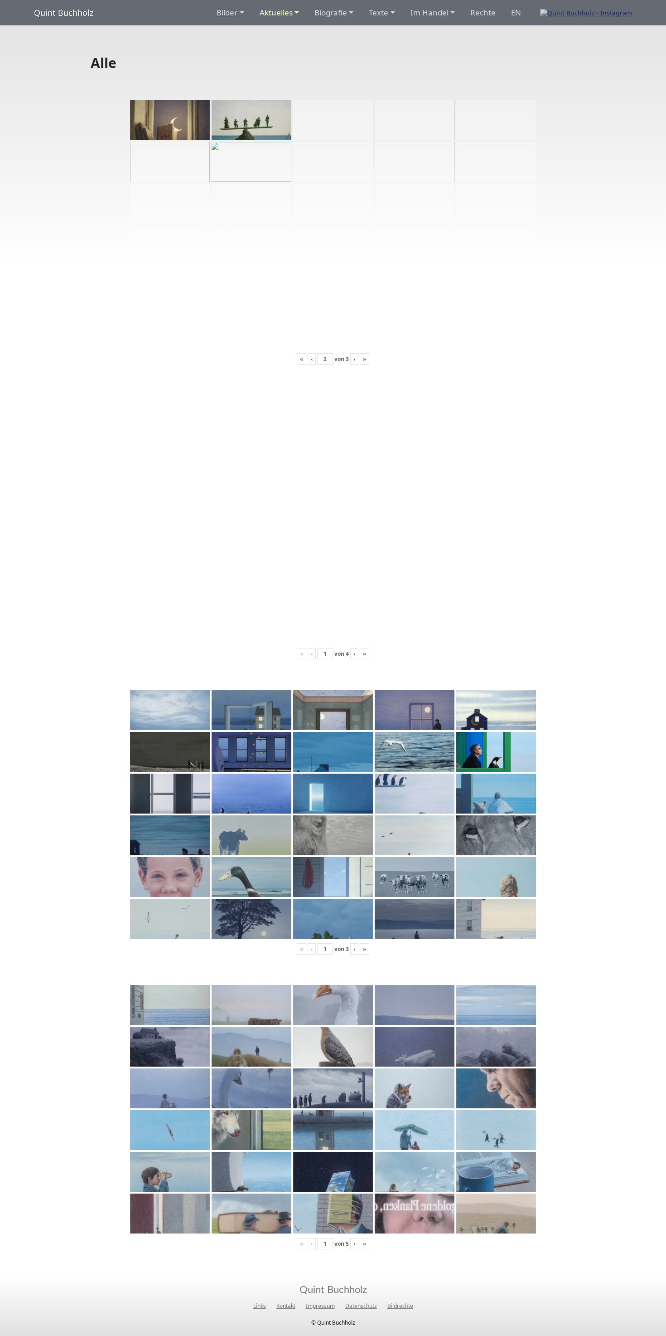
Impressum (320, 1306)
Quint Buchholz (63, 12)
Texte (378, 12)
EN (516, 12)
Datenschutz (361, 1306)
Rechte (483, 12)
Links (259, 1306)
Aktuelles (276, 12)
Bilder (227, 12)
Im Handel (429, 12)
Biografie (330, 12)
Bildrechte (400, 1306)
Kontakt (285, 1306)
